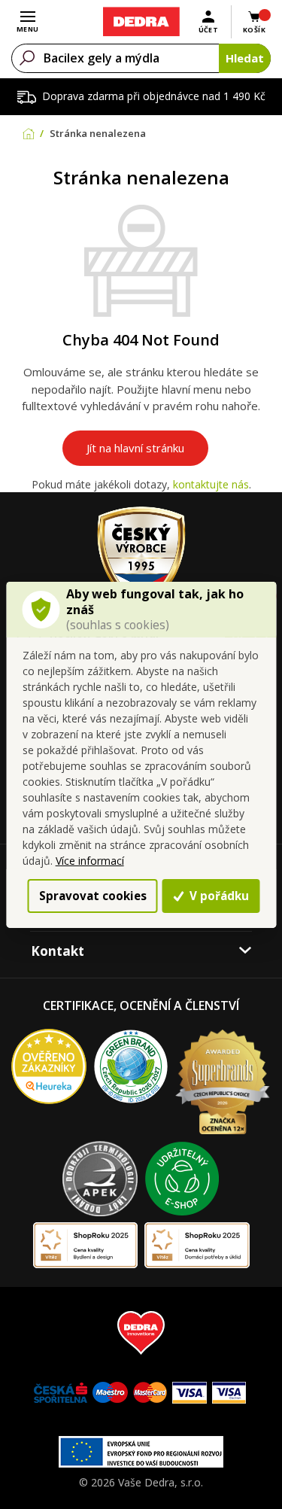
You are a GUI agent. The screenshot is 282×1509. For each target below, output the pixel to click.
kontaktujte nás (211, 484)
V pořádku (217, 895)
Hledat (245, 57)
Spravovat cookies (93, 895)
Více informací (90, 860)
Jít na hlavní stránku (135, 447)
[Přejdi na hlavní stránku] (141, 21)
